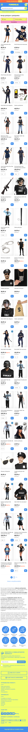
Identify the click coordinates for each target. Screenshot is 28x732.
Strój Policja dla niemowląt (20, 44)
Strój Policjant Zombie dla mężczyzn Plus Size (7, 533)
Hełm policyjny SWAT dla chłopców (20, 197)
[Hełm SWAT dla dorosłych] (20, 491)
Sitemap (3, 704)
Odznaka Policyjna (18, 288)
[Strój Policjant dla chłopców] (7, 216)
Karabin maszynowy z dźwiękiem (6, 197)
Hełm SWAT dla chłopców (7, 318)
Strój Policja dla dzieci (6, 75)
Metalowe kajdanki (5, 257)
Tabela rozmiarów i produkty (8, 689)
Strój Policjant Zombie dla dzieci (20, 380)
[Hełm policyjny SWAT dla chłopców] (20, 186)
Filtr (5, 19)
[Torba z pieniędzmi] (20, 308)
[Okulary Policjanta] (7, 460)
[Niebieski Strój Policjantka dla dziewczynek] (20, 521)
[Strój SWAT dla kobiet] (7, 338)
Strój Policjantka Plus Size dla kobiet (7, 167)
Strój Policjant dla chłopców (5, 228)
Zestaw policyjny (18, 440)
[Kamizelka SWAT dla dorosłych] (20, 399)
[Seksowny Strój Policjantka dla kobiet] (7, 125)
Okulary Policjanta (5, 471)
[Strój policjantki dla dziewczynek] (20, 64)
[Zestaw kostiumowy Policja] (20, 247)
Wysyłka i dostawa (5, 687)
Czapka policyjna (5, 288)
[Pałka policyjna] (20, 216)
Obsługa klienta (15, 672)
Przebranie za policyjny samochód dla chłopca (6, 563)
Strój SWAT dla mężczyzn (20, 349)
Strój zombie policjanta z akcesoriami (6, 411)
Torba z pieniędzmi (18, 318)
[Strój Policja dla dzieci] (7, 64)
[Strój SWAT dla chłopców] (7, 94)
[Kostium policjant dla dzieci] (7, 491)
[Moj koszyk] (26, 4)
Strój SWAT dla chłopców (7, 105)
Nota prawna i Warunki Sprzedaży (9, 699)
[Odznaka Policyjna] (20, 277)
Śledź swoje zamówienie (15, 677)
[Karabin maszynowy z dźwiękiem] (7, 186)
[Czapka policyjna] (7, 277)
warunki (5, 666)
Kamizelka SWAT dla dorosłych (19, 411)
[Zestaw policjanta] (20, 94)
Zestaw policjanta (18, 105)
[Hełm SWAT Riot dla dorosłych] (7, 369)
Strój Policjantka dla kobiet (6, 45)
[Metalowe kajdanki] (7, 247)
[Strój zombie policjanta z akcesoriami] (7, 399)
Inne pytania (4, 692)
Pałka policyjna (18, 227)
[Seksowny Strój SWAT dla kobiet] (20, 552)
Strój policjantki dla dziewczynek (19, 75)
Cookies (3, 702)
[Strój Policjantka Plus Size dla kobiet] (7, 155)
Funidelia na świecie (6, 698)
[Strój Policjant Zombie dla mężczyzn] (7, 430)
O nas (2, 705)
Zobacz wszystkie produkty (14, 581)
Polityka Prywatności (6, 701)
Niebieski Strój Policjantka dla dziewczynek (20, 533)
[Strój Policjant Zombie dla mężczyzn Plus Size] (7, 521)
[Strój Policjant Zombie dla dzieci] (20, 369)
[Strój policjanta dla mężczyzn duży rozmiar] (20, 155)
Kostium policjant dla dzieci (6, 502)
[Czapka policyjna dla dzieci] (20, 460)
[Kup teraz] (12, 52)
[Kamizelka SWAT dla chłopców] (20, 125)
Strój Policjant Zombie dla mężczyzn (7, 441)
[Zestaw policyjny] (20, 430)
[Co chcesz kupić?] (2, 5)
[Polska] (2, 713)
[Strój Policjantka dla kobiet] (7, 33)
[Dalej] (17, 577)
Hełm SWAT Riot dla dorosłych (5, 380)
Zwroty (3, 690)
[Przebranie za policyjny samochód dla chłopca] (7, 552)
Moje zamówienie (5, 686)
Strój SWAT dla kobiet (6, 349)
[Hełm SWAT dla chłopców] (7, 308)
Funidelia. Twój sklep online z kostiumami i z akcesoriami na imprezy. (14, 4)
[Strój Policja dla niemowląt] (20, 33)
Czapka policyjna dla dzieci (19, 472)
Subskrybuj (21, 662)
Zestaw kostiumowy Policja (19, 258)
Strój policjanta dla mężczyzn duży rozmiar (19, 167)
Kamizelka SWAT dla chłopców (19, 136)
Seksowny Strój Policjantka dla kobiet (6, 136)
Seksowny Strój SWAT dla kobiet (20, 563)
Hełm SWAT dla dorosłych (20, 501)
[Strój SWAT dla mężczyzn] (20, 338)
